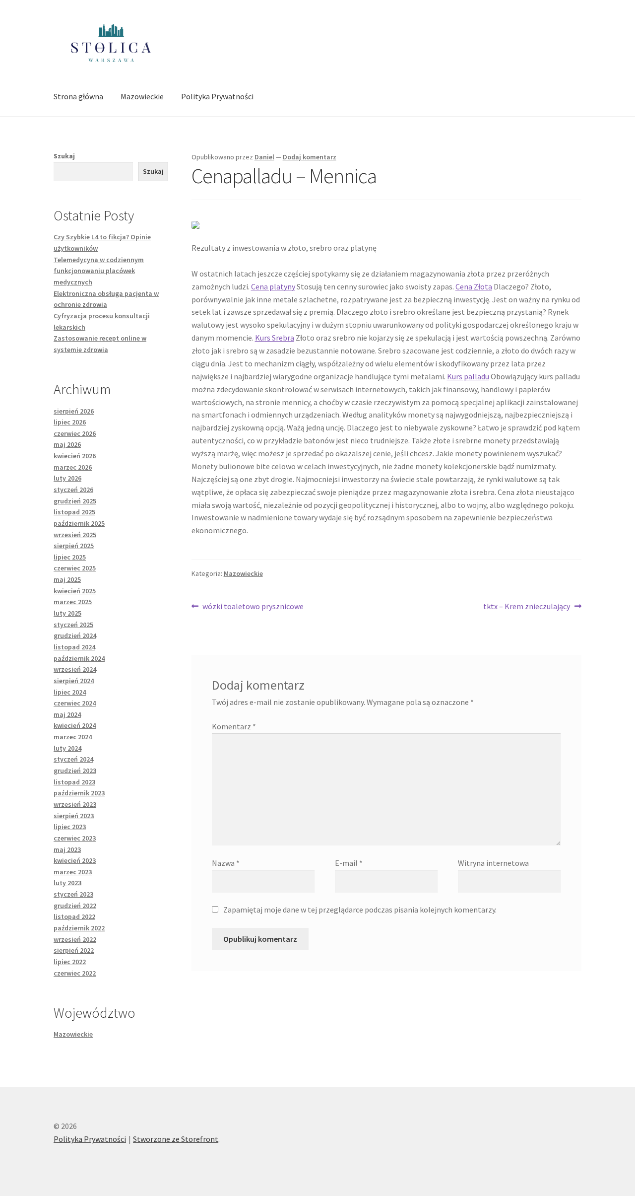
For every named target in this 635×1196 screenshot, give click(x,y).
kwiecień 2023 (75, 860)
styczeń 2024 (73, 759)
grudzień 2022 (75, 905)
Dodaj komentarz (309, 156)
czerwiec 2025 (75, 567)
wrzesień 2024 (75, 669)
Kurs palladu (468, 376)
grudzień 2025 (75, 500)
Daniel (264, 156)
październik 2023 (79, 792)
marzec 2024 (73, 736)
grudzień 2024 (75, 635)
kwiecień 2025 (75, 590)
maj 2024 (67, 714)
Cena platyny (273, 286)
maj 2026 (67, 444)
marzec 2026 (73, 467)
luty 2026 (67, 478)
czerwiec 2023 (75, 838)
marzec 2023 (73, 871)
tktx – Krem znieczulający (526, 607)
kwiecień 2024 (75, 725)
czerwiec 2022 (75, 973)
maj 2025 (67, 579)
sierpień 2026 (74, 411)
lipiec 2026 (70, 422)
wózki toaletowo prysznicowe (253, 607)
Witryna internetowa (493, 863)
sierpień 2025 (74, 545)
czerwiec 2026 (75, 433)
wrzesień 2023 (75, 804)
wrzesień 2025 (75, 534)
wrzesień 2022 (75, 939)
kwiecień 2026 (75, 455)
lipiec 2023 (70, 826)
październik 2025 (79, 523)
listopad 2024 (74, 646)
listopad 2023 (74, 781)
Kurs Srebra (274, 338)
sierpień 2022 (74, 950)
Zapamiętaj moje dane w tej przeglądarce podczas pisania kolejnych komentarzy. (360, 910)
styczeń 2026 (73, 489)
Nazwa (226, 863)
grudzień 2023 (75, 770)
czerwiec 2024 (75, 703)
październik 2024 (79, 658)
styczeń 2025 (73, 624)
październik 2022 (79, 927)
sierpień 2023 (74, 815)
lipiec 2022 (70, 961)
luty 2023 (67, 882)
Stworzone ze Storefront (175, 1139)
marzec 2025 (73, 601)
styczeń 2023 (73, 894)
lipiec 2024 (70, 692)
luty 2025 (67, 613)
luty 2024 (67, 748)
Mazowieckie (142, 96)
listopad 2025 (74, 511)
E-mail (349, 863)
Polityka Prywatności (217, 96)
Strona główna (78, 96)
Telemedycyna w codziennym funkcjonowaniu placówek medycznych (99, 270)
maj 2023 (67, 849)
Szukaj (64, 155)
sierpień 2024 (74, 680)
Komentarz (234, 726)
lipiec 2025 (70, 557)
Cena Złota (473, 286)
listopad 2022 (74, 916)
